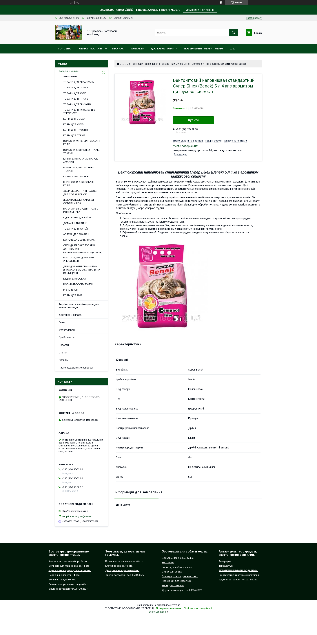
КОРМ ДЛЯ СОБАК (74, 118)
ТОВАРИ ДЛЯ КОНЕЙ (75, 228)
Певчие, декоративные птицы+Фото (69, 584)
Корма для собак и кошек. (177, 567)
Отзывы (63, 360)
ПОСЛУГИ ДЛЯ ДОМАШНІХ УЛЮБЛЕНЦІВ (78, 259)
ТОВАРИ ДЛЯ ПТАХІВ (75, 98)
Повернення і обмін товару (203, 48)
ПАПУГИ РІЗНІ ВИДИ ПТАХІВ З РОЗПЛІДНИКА (80, 210)
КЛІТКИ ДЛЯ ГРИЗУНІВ (76, 176)
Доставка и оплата (70, 314)
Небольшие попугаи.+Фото (64, 575)
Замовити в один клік (200, 9)
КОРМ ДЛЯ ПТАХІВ (74, 135)
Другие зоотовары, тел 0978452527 (182, 590)
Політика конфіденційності (198, 608)
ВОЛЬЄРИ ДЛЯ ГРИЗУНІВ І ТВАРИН (78, 169)
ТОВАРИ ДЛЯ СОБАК (75, 87)
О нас (62, 322)
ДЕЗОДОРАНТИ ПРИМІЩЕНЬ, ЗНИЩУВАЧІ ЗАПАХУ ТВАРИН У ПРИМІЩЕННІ (81, 269)
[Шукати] (233, 32)
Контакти (137, 48)
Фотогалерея (67, 329)
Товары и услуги (69, 71)
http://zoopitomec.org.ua (75, 511)
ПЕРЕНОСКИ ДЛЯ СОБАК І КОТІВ (78, 184)
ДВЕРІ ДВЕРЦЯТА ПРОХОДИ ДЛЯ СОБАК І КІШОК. (80, 192)
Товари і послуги (89, 48)
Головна (64, 48)
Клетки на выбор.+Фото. (119, 565)
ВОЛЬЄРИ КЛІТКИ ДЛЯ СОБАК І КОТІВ (81, 142)
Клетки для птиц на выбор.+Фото (68, 561)
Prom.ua (176, 605)
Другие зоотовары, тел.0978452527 (238, 579)
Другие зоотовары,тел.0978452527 (68, 588)
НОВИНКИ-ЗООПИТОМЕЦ (78, 284)
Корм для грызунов (173, 585)
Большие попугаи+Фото (62, 579)
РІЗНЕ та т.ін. (70, 289)
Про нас (118, 48)
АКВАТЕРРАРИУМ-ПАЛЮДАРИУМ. (238, 570)
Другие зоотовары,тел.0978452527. (125, 575)
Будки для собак (172, 571)
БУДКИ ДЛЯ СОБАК (74, 278)
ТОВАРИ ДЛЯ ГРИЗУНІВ (77, 104)
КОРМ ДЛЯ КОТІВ (73, 124)
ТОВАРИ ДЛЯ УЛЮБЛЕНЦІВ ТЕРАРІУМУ (79, 111)
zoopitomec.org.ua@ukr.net (77, 516)
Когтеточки (168, 562)
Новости (64, 345)
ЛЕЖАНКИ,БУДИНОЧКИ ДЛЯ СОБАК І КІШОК (79, 201)
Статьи (63, 352)
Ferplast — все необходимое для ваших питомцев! (79, 306)
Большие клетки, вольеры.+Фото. (124, 561)
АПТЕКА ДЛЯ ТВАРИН (76, 234)
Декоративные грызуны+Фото (122, 570)
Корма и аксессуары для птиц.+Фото (70, 570)
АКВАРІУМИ (70, 76)
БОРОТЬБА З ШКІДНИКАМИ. (79, 239)
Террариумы (226, 565)
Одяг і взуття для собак (77, 217)
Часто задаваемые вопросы (76, 367)
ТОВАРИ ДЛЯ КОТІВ (75, 93)
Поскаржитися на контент (169, 608)
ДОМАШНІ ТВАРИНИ (75, 223)
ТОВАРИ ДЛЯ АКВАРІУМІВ (78, 82)
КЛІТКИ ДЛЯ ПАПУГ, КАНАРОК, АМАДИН (80, 160)
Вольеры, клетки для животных (180, 576)
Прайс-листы (66, 337)
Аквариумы (225, 561)
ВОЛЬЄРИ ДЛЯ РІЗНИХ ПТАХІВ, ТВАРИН (81, 152)
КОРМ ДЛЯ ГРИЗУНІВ (75, 129)
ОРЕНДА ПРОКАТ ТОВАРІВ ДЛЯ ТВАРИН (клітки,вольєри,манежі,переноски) (82, 248)
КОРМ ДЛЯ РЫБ (72, 295)
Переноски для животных (176, 580)
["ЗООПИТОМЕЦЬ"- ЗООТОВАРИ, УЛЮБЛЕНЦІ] (68, 39)
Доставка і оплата (164, 48)
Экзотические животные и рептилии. (239, 575)
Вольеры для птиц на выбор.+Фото (69, 565)
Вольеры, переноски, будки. (178, 558)
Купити (193, 120)
